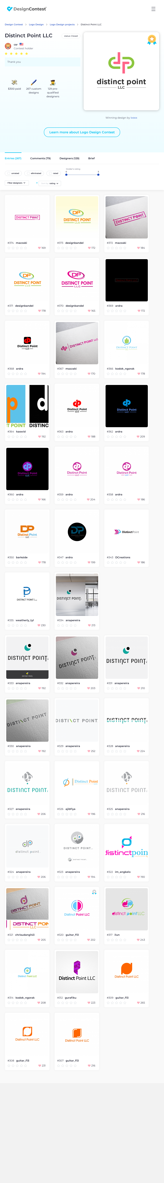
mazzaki (21, 243)
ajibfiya (70, 809)
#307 (60, 1060)
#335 (11, 620)
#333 (11, 683)
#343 (110, 557)
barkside (22, 557)
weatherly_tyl (25, 620)
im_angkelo (123, 872)
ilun (117, 935)
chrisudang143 (24, 935)
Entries (13, 158)
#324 (11, 871)
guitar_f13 (72, 935)
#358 (110, 494)
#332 (60, 683)
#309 (110, 997)
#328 (110, 746)
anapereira (73, 620)
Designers (69, 158)
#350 (11, 557)
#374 (11, 242)
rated (55, 173)
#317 (110, 934)
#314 (11, 997)
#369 (110, 305)
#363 (60, 431)
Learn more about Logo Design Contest (82, 132)
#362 (110, 431)
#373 (60, 242)
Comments (40, 158)
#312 (60, 997)
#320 (60, 934)
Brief (91, 158)
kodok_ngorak (124, 368)
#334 (60, 620)
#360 (11, 494)
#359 (60, 494)
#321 (11, 934)
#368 (11, 368)
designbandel (74, 243)
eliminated (36, 173)
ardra (119, 306)
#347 (60, 557)
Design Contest (14, 24)
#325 (110, 809)
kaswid (21, 431)
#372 (110, 242)
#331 (110, 683)
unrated (15, 173)
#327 (11, 809)
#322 (110, 871)
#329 (60, 746)
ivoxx (134, 117)
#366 (110, 368)
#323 (60, 871)
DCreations (122, 557)
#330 (11, 746)
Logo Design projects (62, 24)
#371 (11, 305)
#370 (60, 305)
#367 (60, 368)
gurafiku (70, 998)
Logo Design (36, 24)
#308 (11, 1060)
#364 (11, 431)
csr (16, 44)
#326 (60, 809)
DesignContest (27, 9)
